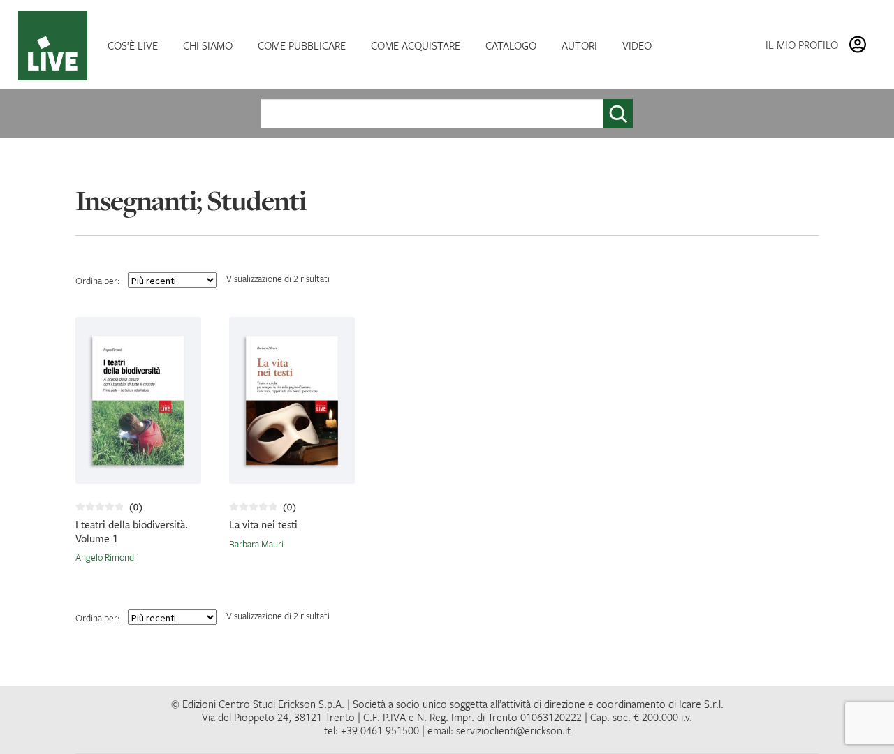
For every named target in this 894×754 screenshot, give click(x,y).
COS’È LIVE (133, 45)
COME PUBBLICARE (302, 45)
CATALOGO (510, 45)
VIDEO (637, 45)
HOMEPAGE (56, 45)
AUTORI (579, 45)
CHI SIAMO (208, 45)
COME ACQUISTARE (415, 45)
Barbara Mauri (256, 544)
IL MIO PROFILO (801, 45)
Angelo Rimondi (105, 557)
